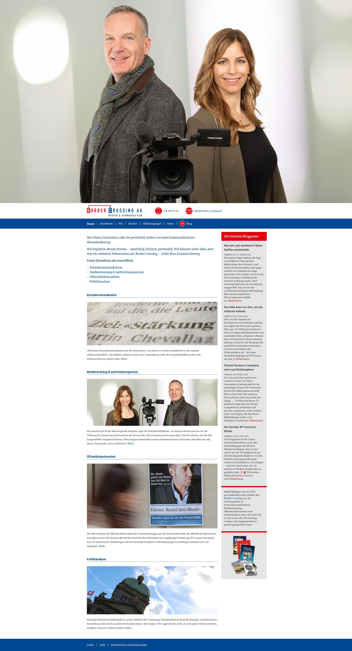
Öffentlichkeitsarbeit (104, 277)
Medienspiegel (152, 223)
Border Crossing (233, 498)
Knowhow (106, 223)
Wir (120, 223)
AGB (102, 645)
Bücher (133, 223)
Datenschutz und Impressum (129, 645)
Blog (189, 223)
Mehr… (124, 358)
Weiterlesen (235, 300)
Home (90, 223)
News (170, 223)
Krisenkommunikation (106, 267)
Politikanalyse (100, 281)
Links (90, 645)
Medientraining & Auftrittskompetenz (117, 272)
